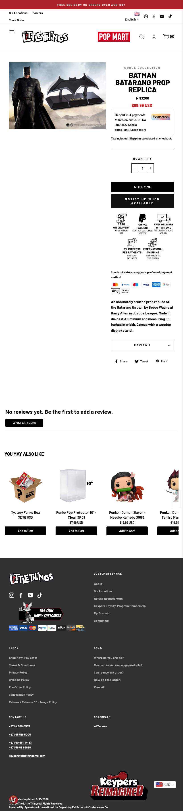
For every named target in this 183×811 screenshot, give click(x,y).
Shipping (135, 138)
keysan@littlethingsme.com (27, 755)
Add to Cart (25, 531)
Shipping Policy (19, 680)
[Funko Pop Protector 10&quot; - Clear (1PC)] (76, 486)
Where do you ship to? (109, 657)
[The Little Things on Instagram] (11, 595)
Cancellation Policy (21, 694)
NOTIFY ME (142, 187)
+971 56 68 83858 (20, 747)
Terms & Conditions (22, 665)
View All (99, 687)
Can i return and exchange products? (118, 665)
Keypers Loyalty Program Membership (120, 606)
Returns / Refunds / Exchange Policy (33, 702)
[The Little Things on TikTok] (39, 595)
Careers (38, 13)
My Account (102, 613)
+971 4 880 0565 (19, 726)
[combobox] (165, 784)
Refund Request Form (108, 598)
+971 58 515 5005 (20, 734)
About (98, 584)
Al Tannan (100, 726)
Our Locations (18, 13)
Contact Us (101, 620)
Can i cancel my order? (109, 672)
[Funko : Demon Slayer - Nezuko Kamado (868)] (127, 486)
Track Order (16, 20)
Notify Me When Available (142, 201)
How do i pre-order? (107, 680)
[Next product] (176, 499)
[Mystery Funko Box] (25, 486)
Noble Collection (142, 67)
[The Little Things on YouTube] (30, 595)
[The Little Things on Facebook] (21, 595)
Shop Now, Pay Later (23, 657)
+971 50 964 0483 (20, 742)
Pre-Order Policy (20, 687)
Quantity (142, 158)
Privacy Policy (18, 672)
